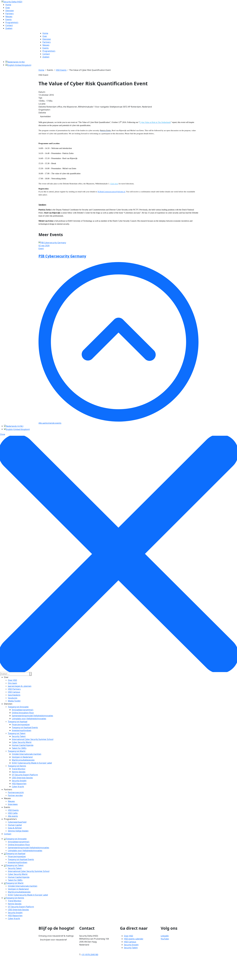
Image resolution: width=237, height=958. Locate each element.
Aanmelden (45, 116)
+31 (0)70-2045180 (89, 954)
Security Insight (19, 780)
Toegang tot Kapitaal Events (25, 727)
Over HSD (12, 680)
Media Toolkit (14, 701)
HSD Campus (14, 692)
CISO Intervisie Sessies (22, 777)
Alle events (13, 816)
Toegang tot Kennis (17, 766)
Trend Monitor (18, 768)
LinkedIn (165, 935)
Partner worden (15, 795)
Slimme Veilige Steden (18, 830)
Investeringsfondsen (21, 730)
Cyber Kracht (18, 786)
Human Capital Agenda (22, 745)
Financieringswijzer (21, 724)
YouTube (165, 938)
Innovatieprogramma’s (22, 709)
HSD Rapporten (19, 783)
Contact (7, 833)
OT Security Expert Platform (25, 774)
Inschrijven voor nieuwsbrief (53, 939)
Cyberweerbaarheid (17, 822)
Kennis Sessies (18, 771)
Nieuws (11, 801)
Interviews (13, 804)
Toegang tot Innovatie (18, 706)
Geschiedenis (14, 695)
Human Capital (15, 825)
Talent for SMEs (19, 748)
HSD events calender (133, 938)
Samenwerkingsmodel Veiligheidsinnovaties (32, 715)
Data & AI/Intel (15, 828)
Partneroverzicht (16, 792)
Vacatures (12, 698)
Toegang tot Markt (16, 751)
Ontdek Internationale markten (26, 754)
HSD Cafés (13, 813)
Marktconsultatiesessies (23, 760)
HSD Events (13, 810)
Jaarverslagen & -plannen (19, 686)
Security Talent (19, 736)
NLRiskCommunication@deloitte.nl (111, 192)
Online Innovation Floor (23, 712)
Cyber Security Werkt (21, 742)
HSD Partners (14, 689)
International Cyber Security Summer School (32, 739)
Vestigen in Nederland (22, 757)
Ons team (12, 683)
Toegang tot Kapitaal (17, 721)
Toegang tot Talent (16, 733)
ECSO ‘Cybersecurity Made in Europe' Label (32, 763)
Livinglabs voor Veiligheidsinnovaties (29, 718)
